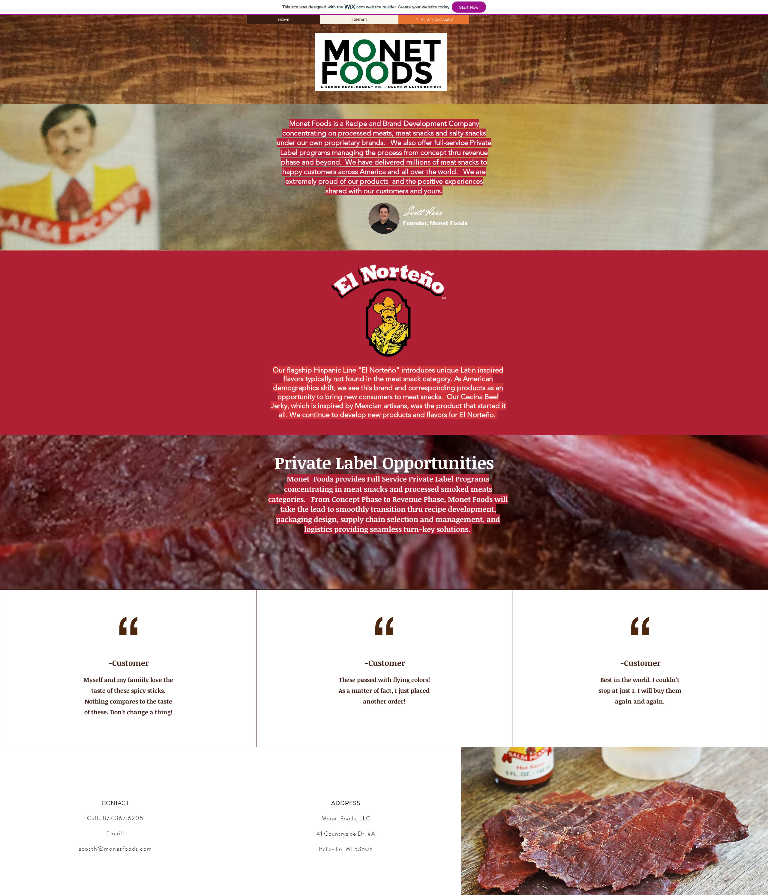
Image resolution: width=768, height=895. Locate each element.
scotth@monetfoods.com (115, 848)
